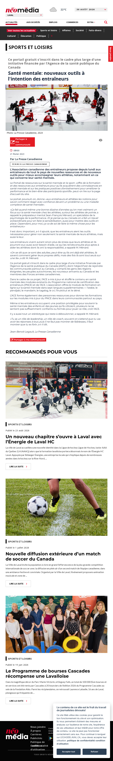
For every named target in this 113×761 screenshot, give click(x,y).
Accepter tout (68, 751)
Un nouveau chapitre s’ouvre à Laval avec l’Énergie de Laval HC (54, 439)
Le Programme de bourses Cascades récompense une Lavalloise (48, 673)
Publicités (36, 738)
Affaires (66, 30)
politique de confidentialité (81, 740)
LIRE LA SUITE (16, 466)
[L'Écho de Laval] (17, 737)
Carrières (35, 734)
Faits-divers (95, 30)
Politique (41, 36)
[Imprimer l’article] (100, 140)
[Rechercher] (105, 22)
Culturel (11, 36)
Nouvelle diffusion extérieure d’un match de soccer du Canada (53, 556)
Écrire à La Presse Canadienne (29, 164)
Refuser (94, 751)
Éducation (26, 36)
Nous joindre (38, 727)
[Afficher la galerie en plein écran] (104, 88)
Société (80, 30)
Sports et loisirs (48, 30)
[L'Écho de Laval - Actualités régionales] (22, 10)
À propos (35, 730)
